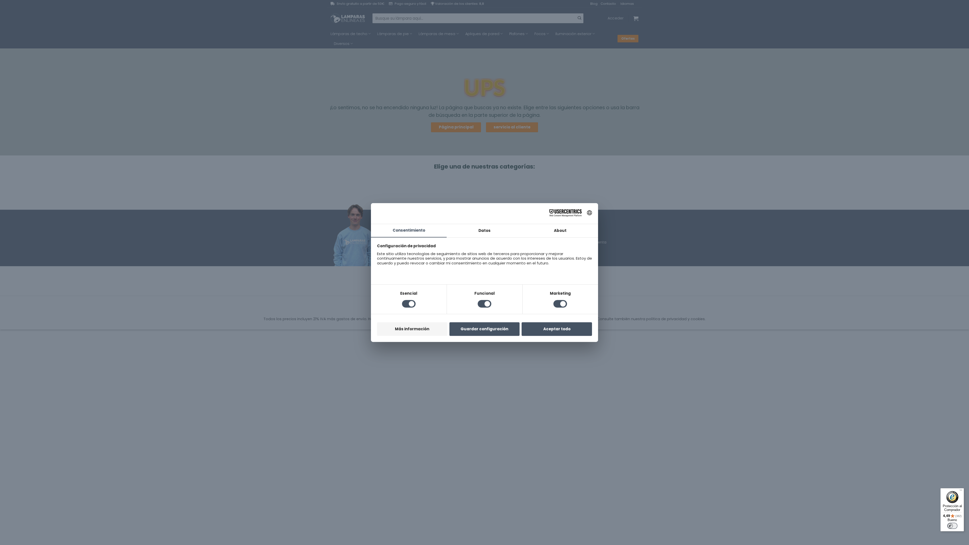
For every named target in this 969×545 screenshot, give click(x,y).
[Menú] (961, 491)
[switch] (952, 526)
